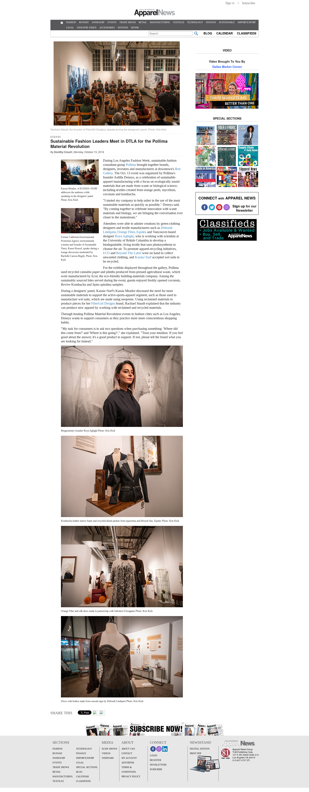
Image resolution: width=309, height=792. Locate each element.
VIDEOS (106, 753)
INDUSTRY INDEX (86, 27)
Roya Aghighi (124, 236)
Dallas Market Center (227, 67)
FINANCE (211, 22)
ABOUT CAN (128, 748)
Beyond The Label (128, 253)
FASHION (71, 22)
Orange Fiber (126, 232)
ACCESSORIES (107, 27)
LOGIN (153, 755)
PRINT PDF (195, 753)
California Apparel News (154, 13)
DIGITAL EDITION (200, 748)
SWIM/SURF (98, 22)
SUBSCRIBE (156, 769)
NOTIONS (123, 27)
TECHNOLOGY (195, 22)
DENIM (135, 27)
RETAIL (143, 22)
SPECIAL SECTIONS (86, 767)
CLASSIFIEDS (246, 33)
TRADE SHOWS (127, 22)
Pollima (131, 164)
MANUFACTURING (160, 22)
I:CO (106, 253)
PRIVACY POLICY (130, 776)
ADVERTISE (127, 762)
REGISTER (155, 760)
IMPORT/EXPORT (247, 22)
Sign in (230, 3)
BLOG (207, 33)
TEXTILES (178, 22)
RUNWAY (84, 22)
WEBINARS (108, 758)
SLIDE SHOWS (109, 748)
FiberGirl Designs (103, 303)
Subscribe (248, 3)
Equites (141, 232)
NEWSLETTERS (158, 764)
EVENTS (111, 22)
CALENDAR (224, 33)
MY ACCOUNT (129, 758)
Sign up (238, 206)
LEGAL (70, 27)
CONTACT (126, 753)
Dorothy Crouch (63, 152)
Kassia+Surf (143, 257)
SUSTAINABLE (227, 22)
